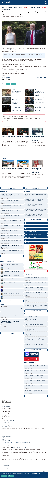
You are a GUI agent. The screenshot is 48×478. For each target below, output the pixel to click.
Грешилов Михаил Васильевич (11, 279)
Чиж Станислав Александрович (11, 264)
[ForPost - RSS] (27, 442)
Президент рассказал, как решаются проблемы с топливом (8, 138)
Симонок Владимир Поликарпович (11, 293)
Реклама (44, 7)
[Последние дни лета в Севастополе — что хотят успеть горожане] (23, 160)
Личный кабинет (36, 188)
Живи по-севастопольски (32, 240)
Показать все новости (12, 256)
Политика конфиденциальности (33, 473)
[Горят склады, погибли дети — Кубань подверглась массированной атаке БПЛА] (23, 128)
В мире (26, 7)
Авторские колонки (6, 436)
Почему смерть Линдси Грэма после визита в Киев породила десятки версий (17, 108)
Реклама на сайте (6, 406)
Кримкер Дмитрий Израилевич (10, 286)
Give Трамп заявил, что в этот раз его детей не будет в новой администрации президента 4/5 (39, 78)
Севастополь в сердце (31, 231)
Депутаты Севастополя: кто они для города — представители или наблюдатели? (11, 315)
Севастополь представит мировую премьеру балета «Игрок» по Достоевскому (11, 206)
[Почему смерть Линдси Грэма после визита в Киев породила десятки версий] (6, 106)
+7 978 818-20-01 (6, 465)
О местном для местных (31, 228)
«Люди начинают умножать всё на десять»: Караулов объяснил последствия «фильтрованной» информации (10, 196)
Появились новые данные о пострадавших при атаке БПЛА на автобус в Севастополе (38, 138)
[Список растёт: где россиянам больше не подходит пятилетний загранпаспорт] (37, 160)
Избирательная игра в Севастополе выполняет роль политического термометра (11, 329)
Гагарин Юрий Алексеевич (10, 268)
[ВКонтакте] (3, 79)
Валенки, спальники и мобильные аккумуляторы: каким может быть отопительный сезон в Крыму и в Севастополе (36, 305)
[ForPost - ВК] (29, 442)
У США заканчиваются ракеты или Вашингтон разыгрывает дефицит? (17, 100)
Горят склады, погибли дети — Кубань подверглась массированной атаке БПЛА (24, 138)
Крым (15, 7)
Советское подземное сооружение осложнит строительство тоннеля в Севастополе (11, 241)
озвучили (20, 71)
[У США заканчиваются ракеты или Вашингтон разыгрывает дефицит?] (6, 98)
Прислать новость (12, 188)
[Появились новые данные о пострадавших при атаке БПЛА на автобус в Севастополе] (37, 128)
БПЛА (25, 133)
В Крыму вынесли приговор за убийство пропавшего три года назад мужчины (10, 201)
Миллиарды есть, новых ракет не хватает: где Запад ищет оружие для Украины (39, 92)
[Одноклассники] (6, 79)
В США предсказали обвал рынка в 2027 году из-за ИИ (16, 91)
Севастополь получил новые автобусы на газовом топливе (10, 231)
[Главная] (5, 1)
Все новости (5, 435)
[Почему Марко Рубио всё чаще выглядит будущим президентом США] (29, 98)
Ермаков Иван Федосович (10, 282)
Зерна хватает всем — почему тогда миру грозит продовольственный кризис (11, 246)
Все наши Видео (30, 226)
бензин (10, 133)
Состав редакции (6, 440)
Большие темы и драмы (31, 237)
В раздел (12, 333)
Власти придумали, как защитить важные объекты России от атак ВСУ (10, 211)
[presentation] (4, 151)
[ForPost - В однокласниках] (31, 442)
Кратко (3, 439)
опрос (25, 165)
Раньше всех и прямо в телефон (33, 234)
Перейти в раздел (12, 301)
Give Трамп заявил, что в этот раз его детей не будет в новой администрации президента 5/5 (40, 78)
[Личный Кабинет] (42, 1)
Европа (40, 165)
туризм (10, 165)
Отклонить (4, 475)
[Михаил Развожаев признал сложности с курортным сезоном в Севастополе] (8, 160)
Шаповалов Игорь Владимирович (11, 271)
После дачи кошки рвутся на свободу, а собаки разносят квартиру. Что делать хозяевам (12, 236)
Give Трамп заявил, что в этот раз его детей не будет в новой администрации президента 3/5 (38, 78)
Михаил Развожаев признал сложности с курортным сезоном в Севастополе (9, 170)
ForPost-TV (4, 437)
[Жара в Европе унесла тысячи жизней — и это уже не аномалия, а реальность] (29, 106)
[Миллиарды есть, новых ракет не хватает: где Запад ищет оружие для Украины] (29, 89)
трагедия (40, 133)
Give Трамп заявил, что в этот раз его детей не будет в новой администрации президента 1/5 (36, 78)
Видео (38, 7)
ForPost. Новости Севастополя (19, 447)
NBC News (11, 49)
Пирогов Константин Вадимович (11, 289)
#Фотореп (32, 7)
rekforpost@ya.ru (6, 468)
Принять (11, 475)
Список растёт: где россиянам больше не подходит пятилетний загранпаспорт (37, 170)
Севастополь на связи (31, 223)
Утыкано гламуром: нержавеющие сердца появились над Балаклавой (10, 322)
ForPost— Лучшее (14, 445)
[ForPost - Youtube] (30, 442)
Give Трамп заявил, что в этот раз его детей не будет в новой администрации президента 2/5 (37, 78)
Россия (20, 7)
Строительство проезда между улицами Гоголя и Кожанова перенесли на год (11, 251)
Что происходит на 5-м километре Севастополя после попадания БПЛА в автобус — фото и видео (36, 294)
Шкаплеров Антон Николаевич (11, 297)
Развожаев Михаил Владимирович (11, 275)
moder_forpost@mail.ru (10, 420)
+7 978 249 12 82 (5, 422)
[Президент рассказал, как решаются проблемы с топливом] (8, 128)
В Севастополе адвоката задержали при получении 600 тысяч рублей (10, 216)
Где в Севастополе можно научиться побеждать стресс (12, 226)
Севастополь (9, 7)
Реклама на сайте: (6, 461)
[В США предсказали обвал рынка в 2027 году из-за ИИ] (6, 89)
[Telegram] (9, 79)
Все (3, 7)
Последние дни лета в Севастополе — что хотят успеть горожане (23, 170)
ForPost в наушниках (31, 242)
